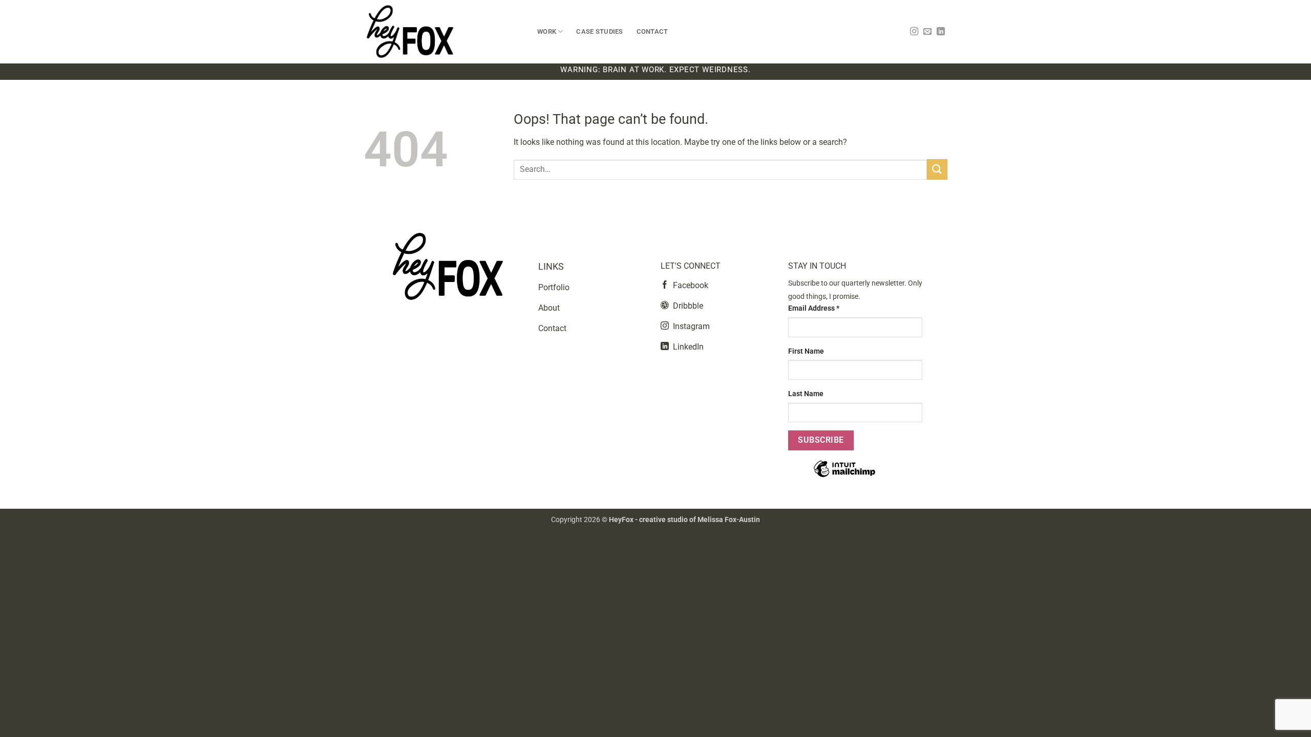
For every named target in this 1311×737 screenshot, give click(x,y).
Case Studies (599, 31)
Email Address (813, 308)
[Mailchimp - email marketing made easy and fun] (844, 476)
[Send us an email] (927, 31)
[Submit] (937, 169)
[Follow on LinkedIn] (941, 31)
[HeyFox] (443, 31)
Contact (652, 31)
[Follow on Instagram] (914, 31)
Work (546, 31)
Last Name (805, 393)
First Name (806, 351)
